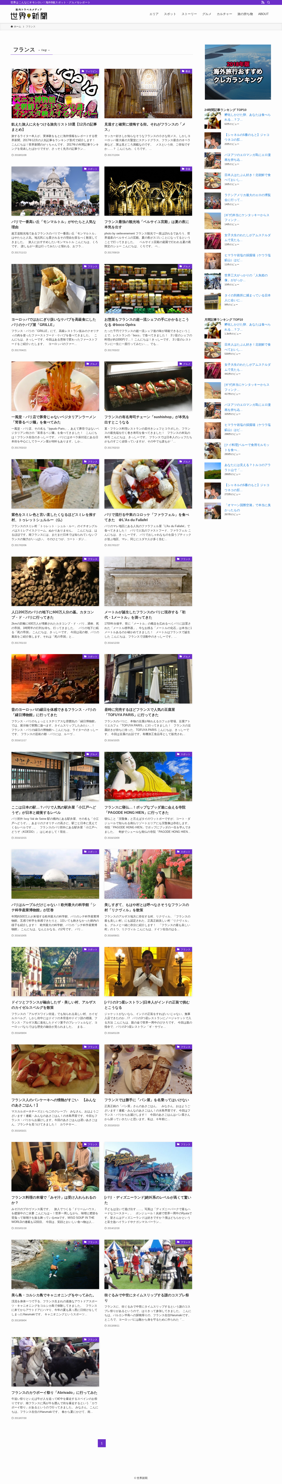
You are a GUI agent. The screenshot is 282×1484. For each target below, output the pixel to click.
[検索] (268, 2)
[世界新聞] (29, 13)
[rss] (263, 2)
